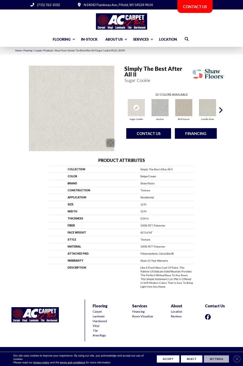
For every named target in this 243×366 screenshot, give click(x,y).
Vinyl (96, 325)
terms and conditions (72, 362)
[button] (74, 39)
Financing (195, 133)
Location (168, 39)
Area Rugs (99, 335)
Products (48, 50)
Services (141, 39)
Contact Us (149, 133)
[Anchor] (160, 107)
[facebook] (208, 317)
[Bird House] (183, 107)
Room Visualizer (142, 316)
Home (18, 50)
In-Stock (89, 39)
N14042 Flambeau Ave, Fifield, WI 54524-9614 (118, 5)
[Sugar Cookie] (136, 107)
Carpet (38, 50)
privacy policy (41, 362)
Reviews (176, 316)
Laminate (99, 316)
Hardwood (100, 321)
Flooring (62, 39)
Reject (191, 358)
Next (220, 104)
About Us (114, 39)
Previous (122, 104)
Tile (95, 330)
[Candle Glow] (207, 107)
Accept (168, 358)
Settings (216, 358)
